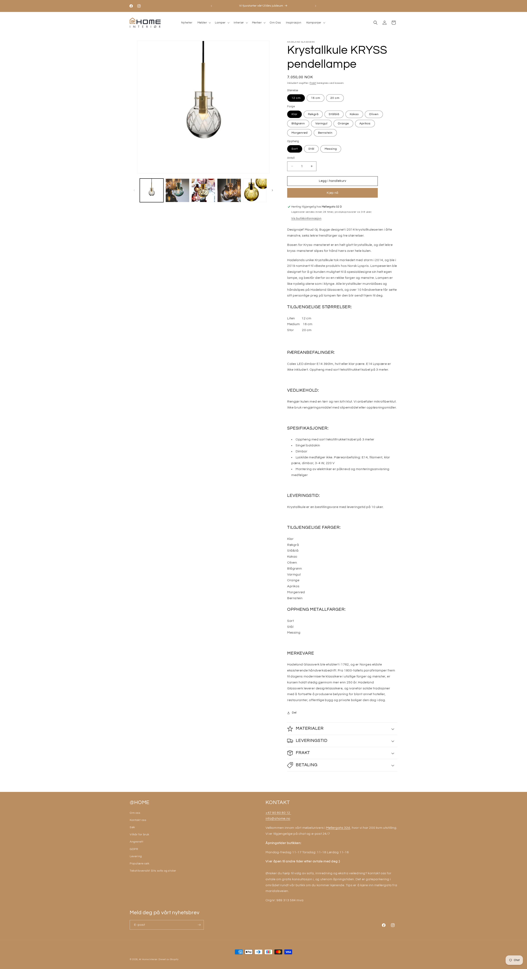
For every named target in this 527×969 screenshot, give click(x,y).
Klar (294, 114)
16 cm (315, 98)
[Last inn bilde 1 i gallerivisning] (151, 190)
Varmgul (321, 123)
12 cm (296, 98)
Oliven (374, 114)
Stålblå (334, 114)
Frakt (313, 83)
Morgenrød (299, 132)
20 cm (334, 98)
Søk (132, 827)
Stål (311, 148)
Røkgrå (313, 114)
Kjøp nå (332, 192)
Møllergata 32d (338, 827)
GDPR (134, 849)
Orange (343, 123)
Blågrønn (298, 123)
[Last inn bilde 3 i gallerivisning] (177, 190)
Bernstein (325, 132)
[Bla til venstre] (134, 190)
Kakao (354, 114)
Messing (331, 148)
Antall (291, 157)
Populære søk (139, 863)
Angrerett (136, 841)
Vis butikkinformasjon (306, 218)
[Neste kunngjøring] (315, 6)
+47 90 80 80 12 (278, 812)
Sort (294, 148)
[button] (204, 22)
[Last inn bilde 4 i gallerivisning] (203, 190)
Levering (136, 856)
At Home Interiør (148, 959)
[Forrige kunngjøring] (211, 6)
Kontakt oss (138, 820)
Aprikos (365, 123)
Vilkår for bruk (139, 834)
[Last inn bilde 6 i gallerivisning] (255, 190)
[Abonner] (199, 925)
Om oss (135, 812)
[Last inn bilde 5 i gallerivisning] (229, 190)
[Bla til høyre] (272, 190)
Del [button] (294, 712)
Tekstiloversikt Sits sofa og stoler (153, 870)
